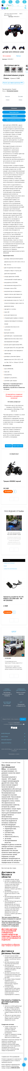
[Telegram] (5, 8)
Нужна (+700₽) (15, 78)
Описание (14, 108)
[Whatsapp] (7, 8)
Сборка (6, 78)
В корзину (8, 491)
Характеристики (14, 112)
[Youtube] (16, 728)
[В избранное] (14, 491)
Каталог (10, 5)
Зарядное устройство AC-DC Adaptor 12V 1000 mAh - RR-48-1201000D (13, 598)
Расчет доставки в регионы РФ (13, 82)
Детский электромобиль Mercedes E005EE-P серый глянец (14, 533)
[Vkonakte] (12, 727)
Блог (14, 631)
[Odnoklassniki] (14, 728)
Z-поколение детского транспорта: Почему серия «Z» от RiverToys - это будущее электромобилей (13, 662)
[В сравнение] (15, 491)
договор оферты (17, 722)
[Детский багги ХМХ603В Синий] (14, 30)
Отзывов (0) (14, 116)
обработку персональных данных (16, 724)
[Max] (2, 8)
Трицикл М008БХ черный (12, 481)
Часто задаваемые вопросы (14, 120)
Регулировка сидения (12, 91)
